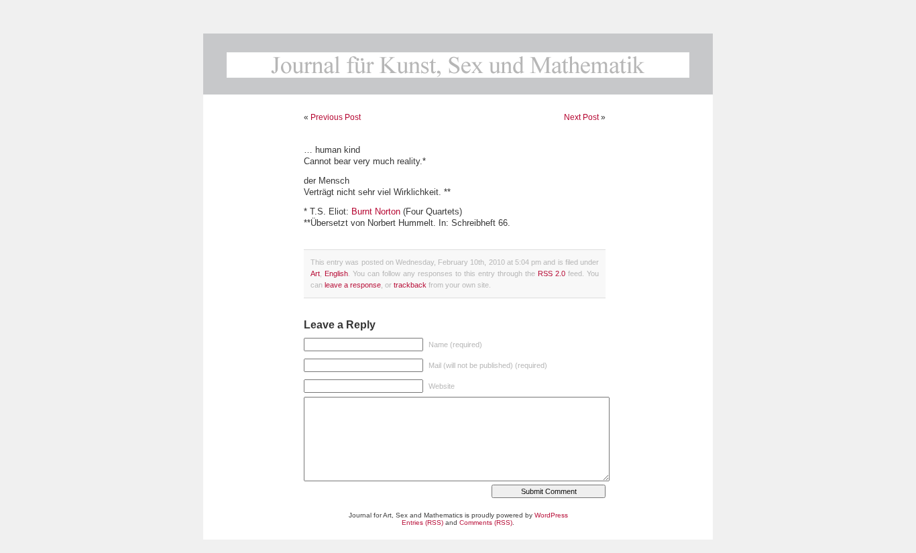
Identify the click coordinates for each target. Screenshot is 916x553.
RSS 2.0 (551, 273)
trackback (410, 285)
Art (315, 273)
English (336, 273)
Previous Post (335, 117)
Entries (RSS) (422, 522)
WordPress (551, 515)
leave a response (353, 285)
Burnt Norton (375, 212)
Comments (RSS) (485, 522)
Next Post (581, 117)
